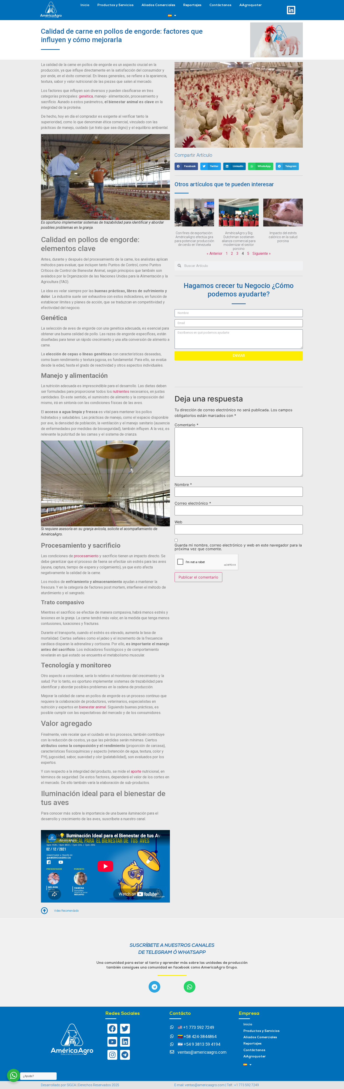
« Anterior (214, 253)
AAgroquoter (250, 5)
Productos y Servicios (115, 5)
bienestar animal (92, 707)
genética (86, 96)
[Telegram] (154, 987)
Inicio (85, 5)
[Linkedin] (291, 10)
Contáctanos (220, 5)
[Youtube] (112, 1042)
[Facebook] (112, 1029)
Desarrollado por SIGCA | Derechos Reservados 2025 (80, 1085)
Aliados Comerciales (158, 5)
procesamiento (86, 556)
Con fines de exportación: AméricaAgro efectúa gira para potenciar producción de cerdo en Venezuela (194, 239)
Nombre (183, 484)
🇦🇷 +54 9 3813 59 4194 (199, 1044)
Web (178, 522)
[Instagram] (112, 1055)
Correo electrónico (193, 503)
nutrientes (121, 391)
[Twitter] (125, 1029)
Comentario (186, 425)
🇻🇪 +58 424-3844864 (197, 1036)
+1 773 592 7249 (198, 1027)
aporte (136, 771)
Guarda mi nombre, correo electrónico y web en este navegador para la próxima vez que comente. (238, 547)
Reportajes (192, 5)
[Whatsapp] (189, 987)
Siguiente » (262, 253)
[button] (186, 166)
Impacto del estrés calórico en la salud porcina (283, 237)
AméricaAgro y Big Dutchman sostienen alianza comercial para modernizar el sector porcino (239, 241)
